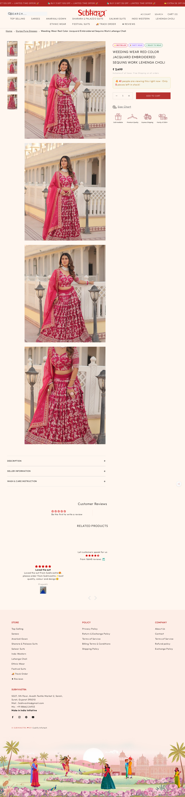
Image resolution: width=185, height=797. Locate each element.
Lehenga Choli (165, 18)
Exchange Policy (164, 648)
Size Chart (124, 106)
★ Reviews (128, 24)
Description (14, 461)
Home (9, 31)
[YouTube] (33, 717)
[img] (92, 555)
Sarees (35, 18)
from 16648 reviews (90, 559)
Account (146, 14)
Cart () (173, 14)
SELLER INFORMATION (19, 471)
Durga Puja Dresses (26, 31)
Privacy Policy (90, 628)
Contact (159, 633)
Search (159, 14)
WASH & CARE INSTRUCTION (22, 481)
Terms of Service (91, 638)
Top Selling (17, 18)
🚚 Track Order (106, 24)
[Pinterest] (26, 717)
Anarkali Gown (56, 18)
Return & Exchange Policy (96, 633)
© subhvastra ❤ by (22, 728)
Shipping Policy (90, 648)
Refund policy (162, 643)
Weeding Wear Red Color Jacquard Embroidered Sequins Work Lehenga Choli (83, 31)
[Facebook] (13, 717)
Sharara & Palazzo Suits (87, 18)
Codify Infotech (40, 728)
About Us (160, 628)
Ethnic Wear (58, 24)
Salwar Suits (117, 18)
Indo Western (141, 18)
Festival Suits (81, 24)
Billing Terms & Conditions (96, 643)
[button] (90, 598)
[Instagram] (19, 717)
